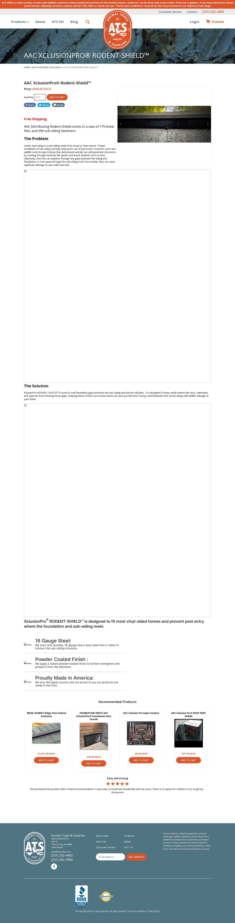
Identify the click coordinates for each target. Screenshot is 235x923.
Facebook (54, 866)
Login (194, 22)
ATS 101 (58, 22)
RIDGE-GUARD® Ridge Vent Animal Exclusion (46, 714)
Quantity (29, 97)
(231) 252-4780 (62, 859)
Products (18, 22)
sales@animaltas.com (61, 851)
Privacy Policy (154, 911)
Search (87, 21)
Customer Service (170, 12)
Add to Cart (46, 760)
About (40, 22)
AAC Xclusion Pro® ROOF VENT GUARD (188, 714)
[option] (164, 124)
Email (60, 105)
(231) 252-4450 (213, 11)
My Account (102, 835)
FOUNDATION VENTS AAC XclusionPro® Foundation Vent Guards (93, 716)
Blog (74, 22)
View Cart (101, 841)
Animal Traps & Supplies (117, 29)
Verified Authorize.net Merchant (106, 896)
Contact (192, 12)
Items (215, 22)
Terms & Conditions (136, 911)
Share (31, 105)
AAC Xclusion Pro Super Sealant (141, 712)
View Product (46, 733)
